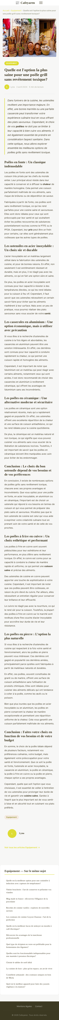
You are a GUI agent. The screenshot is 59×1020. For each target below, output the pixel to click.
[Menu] (41, 3)
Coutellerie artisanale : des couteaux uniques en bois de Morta (28, 976)
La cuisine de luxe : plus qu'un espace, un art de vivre (29, 968)
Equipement (16, 10)
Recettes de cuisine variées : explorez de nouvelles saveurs (28, 909)
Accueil (6, 10)
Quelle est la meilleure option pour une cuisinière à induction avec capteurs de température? (28, 882)
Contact (38, 1006)
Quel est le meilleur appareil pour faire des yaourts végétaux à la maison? (27, 985)
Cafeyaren (25, 3)
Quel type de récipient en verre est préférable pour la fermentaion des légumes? (28, 945)
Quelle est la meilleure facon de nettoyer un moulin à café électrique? (29, 927)
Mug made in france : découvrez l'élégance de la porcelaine (27, 900)
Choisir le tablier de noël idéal (19, 962)
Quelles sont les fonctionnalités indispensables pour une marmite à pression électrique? (28, 954)
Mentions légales (24, 1006)
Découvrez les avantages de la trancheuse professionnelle (24, 936)
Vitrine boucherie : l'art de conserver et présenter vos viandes (28, 891)
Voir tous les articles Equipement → (22, 847)
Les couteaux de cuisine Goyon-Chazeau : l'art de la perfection (28, 918)
